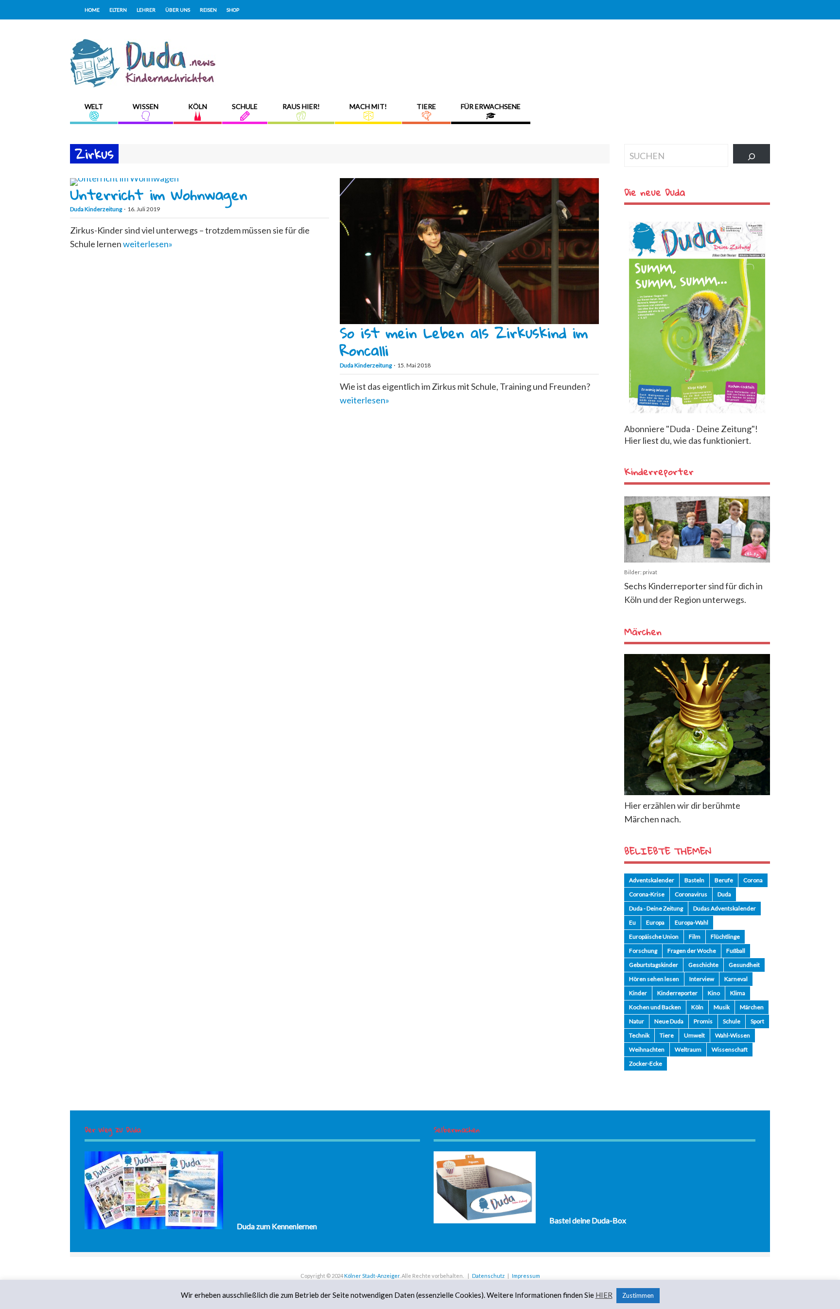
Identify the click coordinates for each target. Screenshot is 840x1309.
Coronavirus (691, 894)
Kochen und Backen (655, 1007)
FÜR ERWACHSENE (491, 106)
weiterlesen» (148, 243)
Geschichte (703, 964)
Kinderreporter (677, 993)
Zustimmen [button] (638, 1295)
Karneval (736, 978)
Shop (233, 10)
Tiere (667, 1035)
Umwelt (694, 1035)
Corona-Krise (647, 894)
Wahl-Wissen (732, 1035)
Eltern (118, 10)
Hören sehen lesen (654, 978)
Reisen (208, 10)
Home (92, 10)
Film (694, 936)
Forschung (643, 950)
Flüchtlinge (725, 936)
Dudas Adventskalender (724, 908)
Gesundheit (744, 964)
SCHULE (245, 106)
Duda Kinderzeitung (96, 209)
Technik (639, 1035)
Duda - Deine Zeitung (656, 908)
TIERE (426, 106)
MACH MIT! (368, 106)
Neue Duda (668, 1021)
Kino (714, 993)
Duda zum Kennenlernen (277, 1226)
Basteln (694, 880)
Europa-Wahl (691, 922)
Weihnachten (647, 1049)
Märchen (752, 1007)
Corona (753, 880)
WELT (94, 106)
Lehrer (146, 10)
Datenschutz (488, 1276)
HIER (603, 1295)
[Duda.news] (143, 84)
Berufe (724, 880)
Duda (724, 894)
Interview (701, 978)
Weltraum (688, 1049)
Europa (655, 922)
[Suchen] (751, 154)
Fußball (735, 950)
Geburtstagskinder (653, 964)
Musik (722, 1007)
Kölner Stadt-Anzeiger (372, 1276)
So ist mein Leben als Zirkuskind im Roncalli (464, 341)
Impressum (526, 1276)
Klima (737, 993)
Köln (697, 1007)
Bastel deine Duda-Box (587, 1220)
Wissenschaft (730, 1049)
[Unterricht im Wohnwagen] (124, 178)
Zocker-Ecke (645, 1063)
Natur (636, 1021)
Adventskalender (651, 880)
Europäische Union (654, 936)
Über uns (177, 10)
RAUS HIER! (301, 106)
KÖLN (197, 106)
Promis (703, 1021)
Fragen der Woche (691, 950)
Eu (632, 922)
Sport (757, 1021)
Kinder (638, 993)
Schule (731, 1021)
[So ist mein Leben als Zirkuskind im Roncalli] (469, 320)
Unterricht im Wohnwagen (158, 194)
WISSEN (145, 106)
